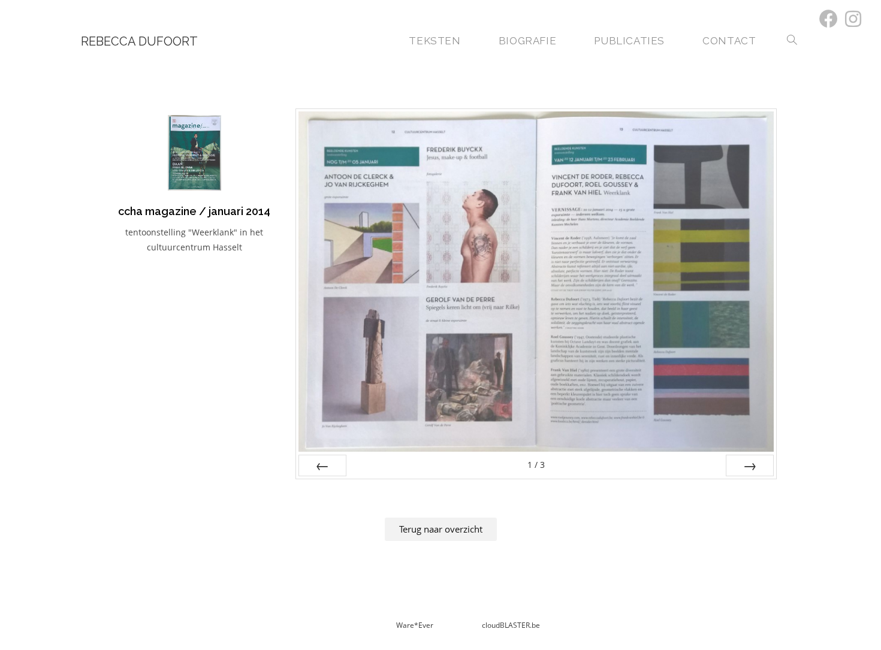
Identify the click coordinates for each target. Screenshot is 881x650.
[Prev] (322, 465)
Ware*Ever (415, 625)
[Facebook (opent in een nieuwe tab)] (828, 19)
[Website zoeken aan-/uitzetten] (792, 41)
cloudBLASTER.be (511, 625)
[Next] (750, 465)
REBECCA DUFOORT (139, 41)
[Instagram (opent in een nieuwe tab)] (851, 19)
